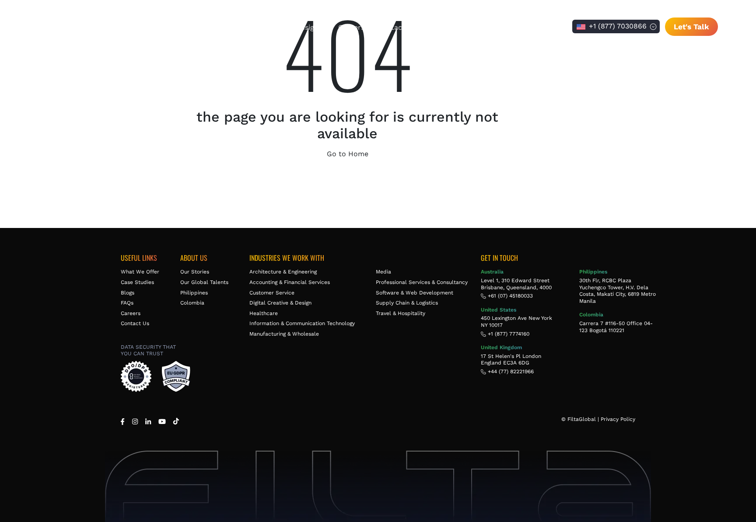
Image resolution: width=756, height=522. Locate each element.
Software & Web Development (414, 293)
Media (383, 272)
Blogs (127, 293)
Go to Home (347, 154)
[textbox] (616, 26)
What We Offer (213, 27)
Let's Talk (691, 26)
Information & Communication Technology (302, 323)
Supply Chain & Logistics (407, 303)
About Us (159, 27)
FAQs (127, 303)
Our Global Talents (204, 282)
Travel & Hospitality (400, 313)
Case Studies (137, 282)
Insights (311, 27)
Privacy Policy (618, 419)
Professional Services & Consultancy (422, 282)
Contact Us (397, 27)
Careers (351, 27)
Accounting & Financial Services (289, 282)
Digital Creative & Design (280, 303)
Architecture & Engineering (283, 272)
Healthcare (263, 313)
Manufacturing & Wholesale (284, 334)
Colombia (192, 303)
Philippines (194, 293)
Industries (268, 27)
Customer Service (271, 293)
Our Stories (194, 272)
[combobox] (616, 26)
